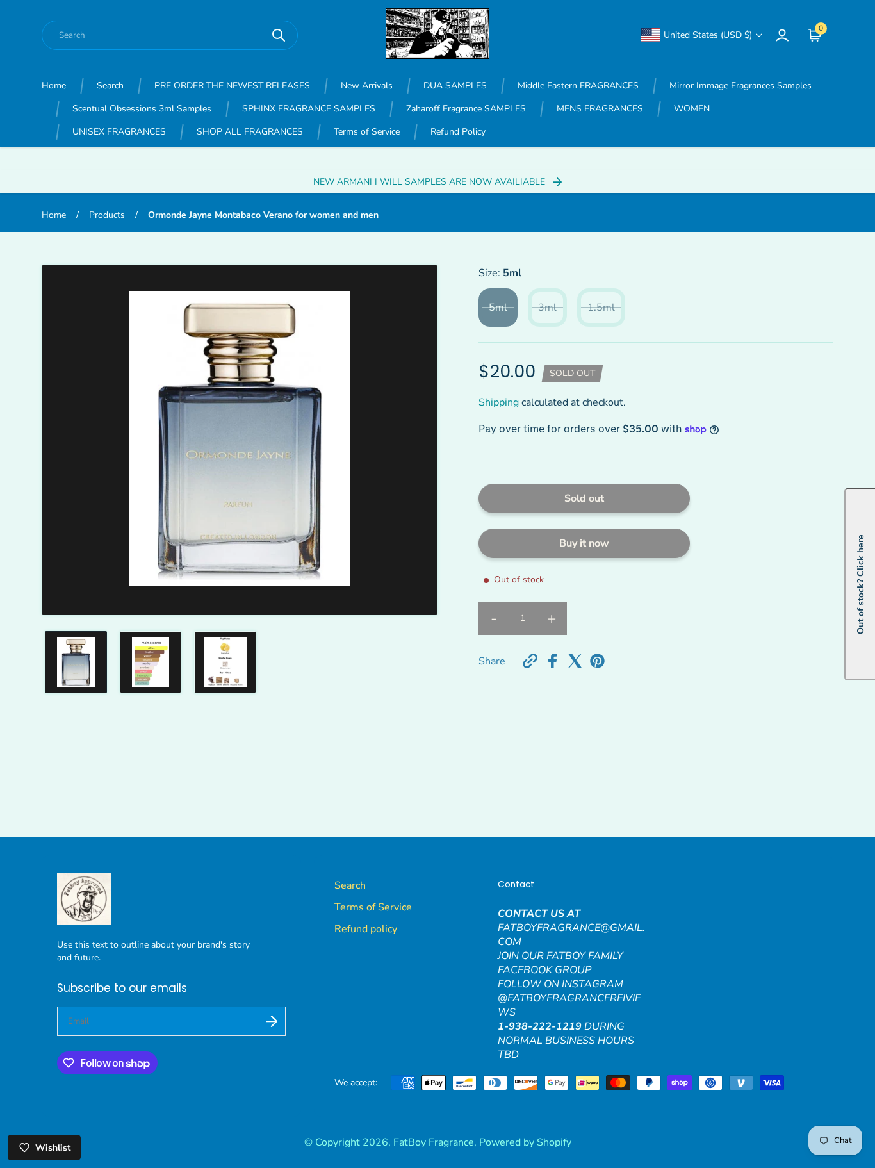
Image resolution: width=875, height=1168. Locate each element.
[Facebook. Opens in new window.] (552, 661)
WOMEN (692, 109)
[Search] (278, 35)
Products (107, 215)
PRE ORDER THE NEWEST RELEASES (232, 85)
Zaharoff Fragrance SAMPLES (466, 109)
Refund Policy (458, 132)
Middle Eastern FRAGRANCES (578, 85)
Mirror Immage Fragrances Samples (740, 85)
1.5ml (601, 307)
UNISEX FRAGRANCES (119, 132)
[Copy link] (530, 661)
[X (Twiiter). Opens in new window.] (575, 661)
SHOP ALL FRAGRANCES (250, 132)
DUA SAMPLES (455, 85)
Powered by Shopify (525, 1142)
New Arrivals (367, 85)
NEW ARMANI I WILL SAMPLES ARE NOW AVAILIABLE (430, 182)
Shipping (498, 402)
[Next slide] (420, 440)
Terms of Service (367, 132)
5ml (498, 307)
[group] (76, 662)
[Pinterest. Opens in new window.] (597, 661)
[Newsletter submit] (272, 1021)
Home (54, 85)
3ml (547, 307)
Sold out (584, 498)
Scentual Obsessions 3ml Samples (141, 109)
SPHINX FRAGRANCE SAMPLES (308, 109)
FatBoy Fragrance (433, 1142)
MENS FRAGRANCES (600, 109)
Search (110, 85)
